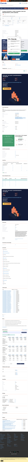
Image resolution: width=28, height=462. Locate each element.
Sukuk (0, 441)
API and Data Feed (15, 439)
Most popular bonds (2, 442)
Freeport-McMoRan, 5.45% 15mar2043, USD (7, 308)
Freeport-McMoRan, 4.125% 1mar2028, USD (7, 291)
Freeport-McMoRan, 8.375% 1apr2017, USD (7, 312)
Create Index (22, 436)
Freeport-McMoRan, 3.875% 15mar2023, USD (7, 306)
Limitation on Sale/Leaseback (6, 273)
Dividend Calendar (9, 435)
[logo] (3, 3)
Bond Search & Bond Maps (2, 434)
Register (14, 53)
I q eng (16, 372)
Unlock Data (21, 50)
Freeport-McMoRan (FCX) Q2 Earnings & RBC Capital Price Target (11, 324)
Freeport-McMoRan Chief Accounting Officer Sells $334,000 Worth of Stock (12, 320)
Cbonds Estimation (2, 437)
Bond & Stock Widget (16, 436)
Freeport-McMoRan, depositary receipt (18, 118)
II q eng (16, 370)
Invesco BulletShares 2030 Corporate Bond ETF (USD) (8, 423)
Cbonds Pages (1, 439)
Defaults (8, 438)
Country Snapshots (22, 435)
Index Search (22, 434)
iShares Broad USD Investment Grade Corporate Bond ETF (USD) (9, 428)
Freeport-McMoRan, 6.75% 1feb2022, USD (7, 300)
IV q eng (16, 374)
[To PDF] (3, 14)
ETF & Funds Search (23, 440)
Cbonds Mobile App (16, 437)
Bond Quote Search (2, 436)
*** (19, 18)
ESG (0, 440)
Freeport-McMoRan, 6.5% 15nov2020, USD (7, 294)
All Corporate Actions (9, 437)
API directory (15, 440)
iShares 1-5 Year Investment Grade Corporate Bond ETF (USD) (8, 422)
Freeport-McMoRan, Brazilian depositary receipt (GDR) (20, 117)
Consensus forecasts (23, 437)
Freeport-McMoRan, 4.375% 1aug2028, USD (7, 290)
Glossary (1, 448)
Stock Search (8, 434)
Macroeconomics (22, 438)
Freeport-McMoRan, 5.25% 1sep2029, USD (7, 293)
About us (23, 8)
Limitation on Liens (5, 268)
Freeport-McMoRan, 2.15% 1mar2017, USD (7, 311)
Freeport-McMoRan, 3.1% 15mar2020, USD (7, 305)
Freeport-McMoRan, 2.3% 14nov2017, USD (7, 302)
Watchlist (15, 435)
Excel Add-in (19, 8)
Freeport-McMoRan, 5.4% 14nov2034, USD (7, 303)
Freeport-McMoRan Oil (7, 25)
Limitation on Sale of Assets (6, 271)
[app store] (11, 452)
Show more (4, 111)
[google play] (16, 452)
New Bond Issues (8, 439)
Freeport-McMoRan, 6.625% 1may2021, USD (7, 297)
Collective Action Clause (5, 251)
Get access (7, 88)
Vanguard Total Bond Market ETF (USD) (6, 420)
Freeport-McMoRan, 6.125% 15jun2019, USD (7, 296)
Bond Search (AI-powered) (2, 435)
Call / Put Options (8, 440)
